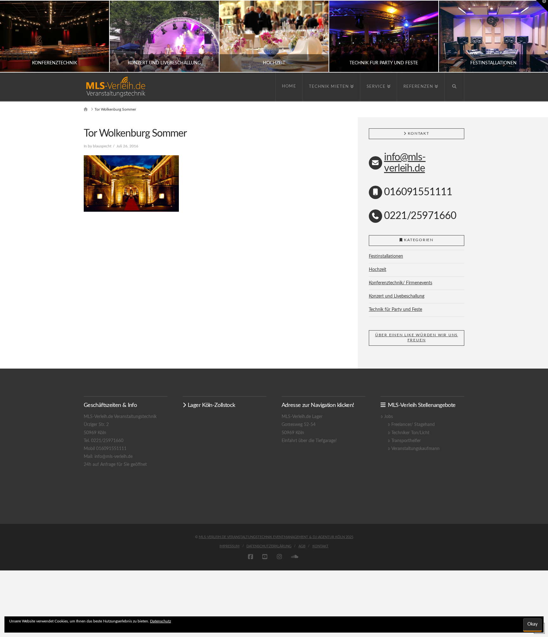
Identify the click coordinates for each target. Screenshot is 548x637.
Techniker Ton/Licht (410, 433)
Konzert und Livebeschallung (396, 296)
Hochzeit (377, 269)
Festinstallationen (386, 256)
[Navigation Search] (454, 87)
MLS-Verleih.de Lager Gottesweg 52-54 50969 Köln (302, 425)
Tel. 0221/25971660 (103, 441)
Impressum (229, 546)
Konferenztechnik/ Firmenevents (400, 283)
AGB (301, 546)
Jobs (388, 417)
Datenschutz (160, 621)
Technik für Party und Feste (395, 309)
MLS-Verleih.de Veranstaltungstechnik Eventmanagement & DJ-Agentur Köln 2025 (276, 537)
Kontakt (320, 546)
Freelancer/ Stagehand (413, 424)
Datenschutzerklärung (268, 546)
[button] (542, 6)
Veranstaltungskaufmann (415, 449)
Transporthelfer (406, 441)
